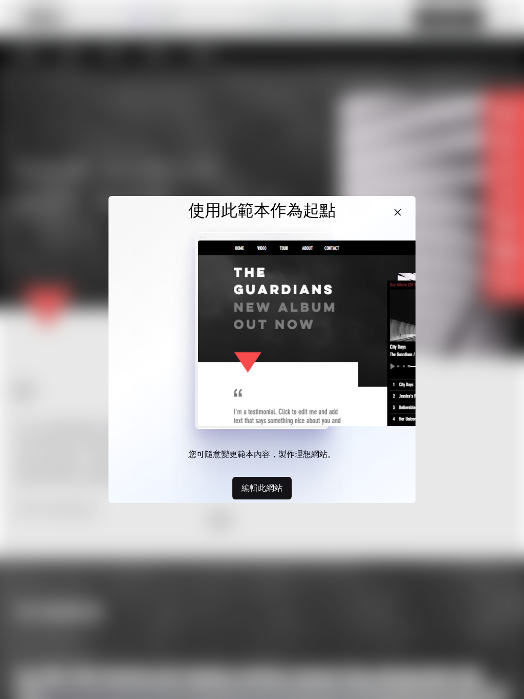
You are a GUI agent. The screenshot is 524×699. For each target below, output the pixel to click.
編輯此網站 (262, 488)
